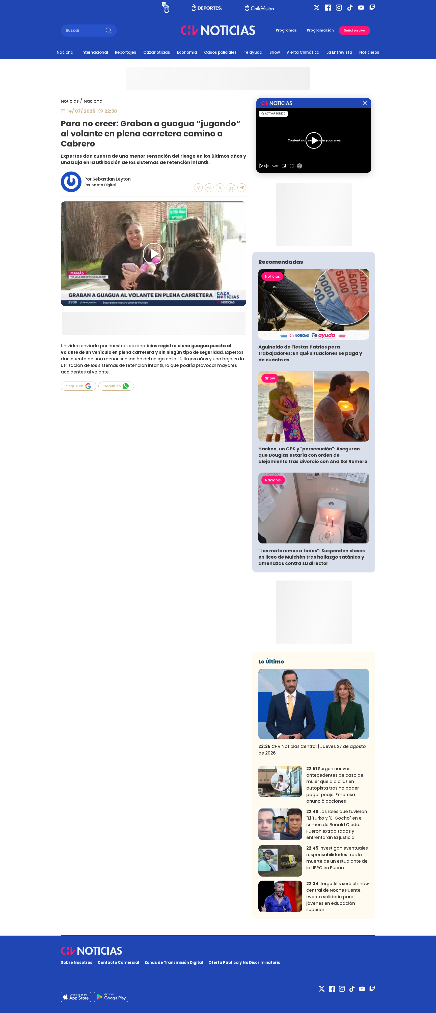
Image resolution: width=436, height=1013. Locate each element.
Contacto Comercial (118, 962)
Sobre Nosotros (76, 962)
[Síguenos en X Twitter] (317, 8)
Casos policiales (220, 52)
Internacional (94, 52)
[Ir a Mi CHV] (165, 7)
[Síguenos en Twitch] (372, 8)
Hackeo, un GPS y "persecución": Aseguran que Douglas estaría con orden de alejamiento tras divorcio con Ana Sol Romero (312, 455)
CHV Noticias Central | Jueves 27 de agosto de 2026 (312, 749)
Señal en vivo (354, 30)
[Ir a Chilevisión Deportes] (207, 7)
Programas (286, 30)
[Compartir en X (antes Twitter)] (220, 187)
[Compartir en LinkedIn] (231, 187)
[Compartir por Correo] (241, 187)
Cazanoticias (156, 52)
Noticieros (369, 52)
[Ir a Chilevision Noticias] (218, 951)
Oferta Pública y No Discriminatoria (244, 962)
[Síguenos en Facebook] (328, 8)
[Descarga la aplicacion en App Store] (111, 997)
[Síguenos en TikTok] (350, 8)
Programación (320, 30)
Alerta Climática (303, 52)
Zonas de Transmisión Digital (174, 962)
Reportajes (125, 52)
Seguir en (74, 386)
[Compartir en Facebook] (198, 187)
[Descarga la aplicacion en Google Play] (76, 997)
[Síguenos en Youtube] (361, 8)
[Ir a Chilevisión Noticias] (218, 30)
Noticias (70, 101)
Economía (187, 52)
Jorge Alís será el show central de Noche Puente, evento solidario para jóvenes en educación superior (337, 897)
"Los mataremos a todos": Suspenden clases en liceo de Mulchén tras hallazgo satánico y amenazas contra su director (311, 556)
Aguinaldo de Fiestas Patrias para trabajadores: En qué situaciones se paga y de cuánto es (310, 353)
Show (274, 52)
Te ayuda (253, 52)
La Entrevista (339, 52)
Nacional (65, 52)
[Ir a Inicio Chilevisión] (259, 7)
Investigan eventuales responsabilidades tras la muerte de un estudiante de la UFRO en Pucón (337, 858)
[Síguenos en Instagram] (339, 8)
